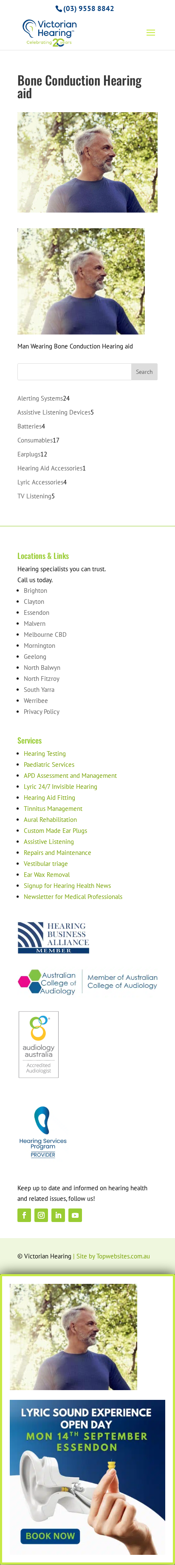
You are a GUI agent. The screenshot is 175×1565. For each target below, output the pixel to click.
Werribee (36, 701)
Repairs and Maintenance (57, 853)
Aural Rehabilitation (50, 820)
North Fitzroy (41, 679)
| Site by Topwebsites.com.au (111, 1256)
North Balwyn (42, 668)
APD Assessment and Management (70, 775)
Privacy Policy (41, 712)
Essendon (36, 612)
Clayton (34, 601)
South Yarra (39, 690)
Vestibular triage (46, 864)
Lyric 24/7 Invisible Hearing (60, 786)
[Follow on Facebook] (24, 1215)
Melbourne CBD (45, 634)
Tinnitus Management (53, 809)
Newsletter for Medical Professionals (73, 897)
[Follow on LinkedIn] (58, 1215)
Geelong (35, 657)
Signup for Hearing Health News (67, 886)
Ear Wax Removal (47, 875)
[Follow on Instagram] (41, 1215)
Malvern (34, 623)
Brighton (35, 590)
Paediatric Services (49, 764)
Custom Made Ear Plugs (55, 831)
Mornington (39, 645)
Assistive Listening (49, 842)
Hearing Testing (45, 753)
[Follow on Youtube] (75, 1215)
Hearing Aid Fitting (49, 798)
